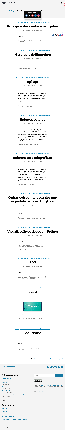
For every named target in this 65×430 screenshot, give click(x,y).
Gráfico (42, 246)
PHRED (25, 218)
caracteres (34, 277)
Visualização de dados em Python (32, 231)
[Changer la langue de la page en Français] (64, 5)
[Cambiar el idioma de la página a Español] (64, 3)
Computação (27, 144)
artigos (20, 184)
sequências (42, 218)
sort (45, 218)
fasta (33, 217)
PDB (32, 262)
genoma (38, 246)
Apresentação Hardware (8, 390)
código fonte (32, 40)
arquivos (30, 276)
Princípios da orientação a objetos (32, 26)
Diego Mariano (28, 30)
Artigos (17, 22)
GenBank (35, 246)
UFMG (38, 144)
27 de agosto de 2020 (38, 30)
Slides (3, 386)
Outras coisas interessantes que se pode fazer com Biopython (32, 199)
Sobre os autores (32, 119)
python (20, 41)
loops (39, 217)
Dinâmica (4, 382)
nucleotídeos (21, 218)
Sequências (32, 333)
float (36, 40)
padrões (34, 247)
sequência (41, 348)
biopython (24, 40)
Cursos (38, 2)
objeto (45, 40)
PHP (33, 144)
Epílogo (32, 82)
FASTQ (36, 217)
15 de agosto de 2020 (38, 295)
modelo (24, 278)
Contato (48, 2)
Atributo (20, 40)
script (35, 68)
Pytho (35, 144)
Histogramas (21, 247)
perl (31, 144)
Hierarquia (25, 68)
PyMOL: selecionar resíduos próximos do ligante (14, 395)
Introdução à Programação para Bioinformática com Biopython (35, 22)
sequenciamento (36, 218)
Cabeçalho (29, 277)
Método (42, 40)
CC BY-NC (43, 391)
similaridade (34, 319)
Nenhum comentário (33, 207)
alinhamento (25, 318)
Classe (28, 40)
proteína (30, 278)
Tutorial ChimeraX (6, 378)
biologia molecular (28, 105)
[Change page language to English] (64, 2)
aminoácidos (25, 217)
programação (26, 106)
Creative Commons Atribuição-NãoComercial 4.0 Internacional (51, 385)
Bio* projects (30, 245)
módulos (29, 68)
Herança (38, 40)
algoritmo (21, 217)
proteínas (33, 348)
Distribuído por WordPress (29, 427)
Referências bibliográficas (32, 158)
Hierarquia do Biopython (32, 54)
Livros (43, 2)
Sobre (33, 2)
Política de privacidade (8, 366)
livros (27, 184)
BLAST (32, 292)
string (23, 41)
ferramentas (21, 106)
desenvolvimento (40, 105)
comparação (43, 318)
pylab (38, 247)
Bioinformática (22, 105)
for (36, 277)
